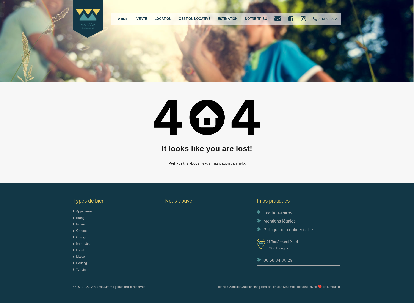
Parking (81, 263)
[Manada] (88, 36)
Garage (81, 230)
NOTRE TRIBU (256, 18)
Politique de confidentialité (288, 229)
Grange (81, 237)
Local (80, 250)
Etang (80, 218)
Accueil (123, 18)
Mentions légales (279, 221)
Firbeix (81, 224)
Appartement (85, 211)
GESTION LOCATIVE (194, 18)
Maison (81, 256)
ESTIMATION (228, 18)
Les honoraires (277, 212)
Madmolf (289, 287)
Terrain (81, 269)
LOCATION (163, 18)
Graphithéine (249, 287)
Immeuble (83, 243)
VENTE (141, 18)
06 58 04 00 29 (328, 18)
